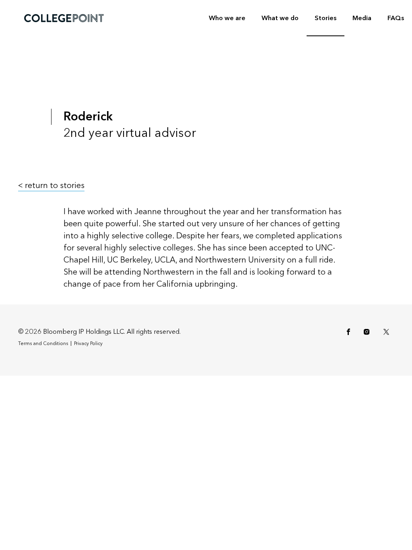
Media (361, 18)
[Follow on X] (387, 332)
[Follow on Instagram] (368, 332)
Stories (325, 18)
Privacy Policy (88, 343)
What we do (280, 18)
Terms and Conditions (43, 343)
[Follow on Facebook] (349, 332)
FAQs (395, 18)
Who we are (227, 18)
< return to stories (51, 185)
